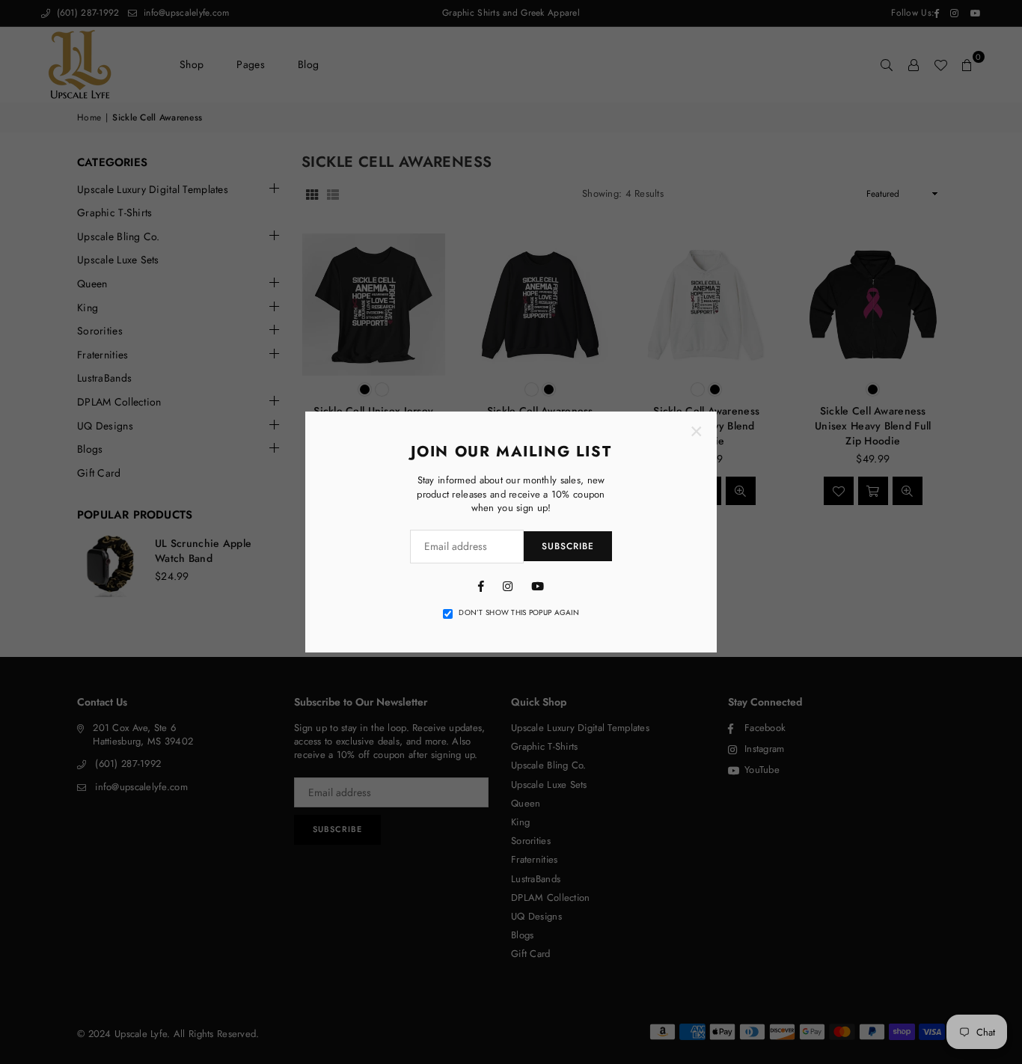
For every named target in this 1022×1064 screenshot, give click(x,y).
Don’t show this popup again (519, 613)
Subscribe (568, 546)
